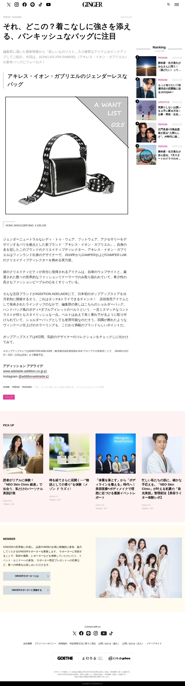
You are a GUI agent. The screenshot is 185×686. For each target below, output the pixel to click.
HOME (6, 387)
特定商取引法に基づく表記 (83, 643)
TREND (16, 387)
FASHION (27, 387)
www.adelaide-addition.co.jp (23, 371)
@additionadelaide (31, 376)
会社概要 (27, 643)
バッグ (9, 397)
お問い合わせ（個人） (109, 643)
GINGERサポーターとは (27, 576)
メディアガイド (154, 643)
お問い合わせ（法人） (133, 643)
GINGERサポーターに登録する (27, 590)
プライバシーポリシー (45, 643)
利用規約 (63, 643)
